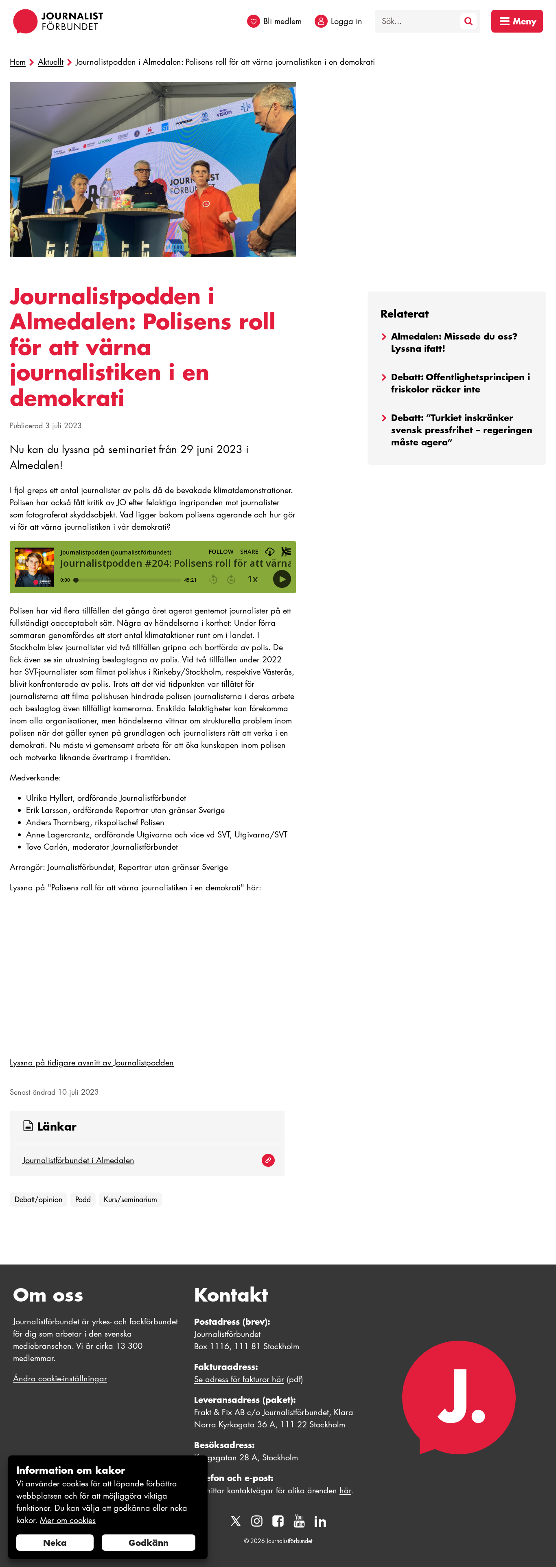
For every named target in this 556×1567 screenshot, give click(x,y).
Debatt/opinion (38, 1199)
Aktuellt (50, 62)
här (345, 1490)
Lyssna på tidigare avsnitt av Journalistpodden (92, 1062)
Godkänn (149, 1542)
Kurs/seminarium (130, 1199)
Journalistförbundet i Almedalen (78, 1160)
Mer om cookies (68, 1520)
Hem (18, 62)
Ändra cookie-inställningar (60, 1378)
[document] (107, 1507)
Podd (83, 1199)
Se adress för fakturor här (239, 1379)
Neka (55, 1542)
